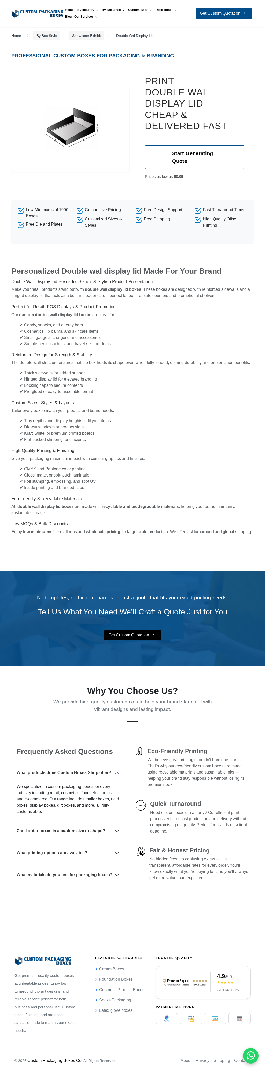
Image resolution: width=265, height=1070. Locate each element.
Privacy (202, 1060)
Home (16, 36)
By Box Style (46, 36)
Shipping (222, 1060)
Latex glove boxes (115, 1010)
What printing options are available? (52, 853)
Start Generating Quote (192, 157)
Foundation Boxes (116, 979)
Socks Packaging (115, 1000)
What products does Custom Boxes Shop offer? (64, 772)
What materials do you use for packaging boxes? (65, 875)
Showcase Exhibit (86, 36)
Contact (241, 1060)
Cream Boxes (111, 969)
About (186, 1060)
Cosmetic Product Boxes (121, 989)
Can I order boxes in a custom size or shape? (61, 831)
